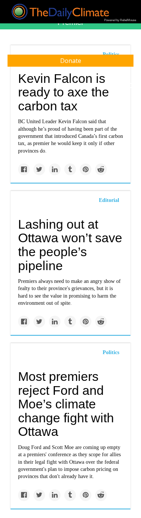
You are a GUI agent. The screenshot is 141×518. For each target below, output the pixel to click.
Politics (111, 352)
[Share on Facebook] (24, 169)
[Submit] (130, 86)
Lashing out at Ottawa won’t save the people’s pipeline (70, 245)
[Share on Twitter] (39, 169)
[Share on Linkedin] (55, 169)
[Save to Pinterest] (85, 169)
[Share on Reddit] (101, 169)
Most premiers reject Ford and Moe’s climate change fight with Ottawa (66, 404)
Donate (70, 61)
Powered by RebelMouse (120, 20)
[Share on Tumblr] (70, 169)
